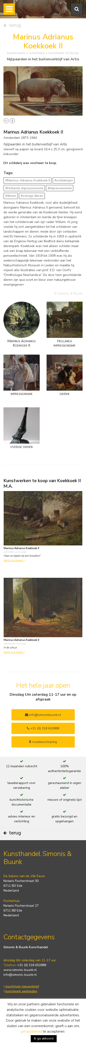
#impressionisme (60, 188)
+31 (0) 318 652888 (44, 728)
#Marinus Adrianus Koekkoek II (27, 180)
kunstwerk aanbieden (21, 991)
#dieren (10, 196)
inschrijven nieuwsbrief (22, 986)
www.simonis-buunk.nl (20, 970)
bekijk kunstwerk (14, 560)
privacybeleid (31, 1031)
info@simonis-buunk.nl (20, 975)
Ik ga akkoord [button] (43, 1038)
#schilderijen (63, 180)
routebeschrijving (44, 742)
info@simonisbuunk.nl (44, 715)
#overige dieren (32, 196)
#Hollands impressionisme (24, 188)
